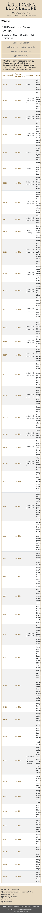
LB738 (4, 274)
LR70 (4, 596)
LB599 (4, 232)
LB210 (4, 134)
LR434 (4, 782)
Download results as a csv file (22, 47)
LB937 (4, 355)
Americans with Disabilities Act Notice (18, 892)
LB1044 (4, 434)
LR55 (4, 536)
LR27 (4, 482)
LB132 (4, 85)
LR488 (4, 877)
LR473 (4, 852)
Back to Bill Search (21, 43)
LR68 (4, 577)
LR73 (4, 635)
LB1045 (4, 448)
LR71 (4, 614)
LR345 (4, 719)
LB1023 (4, 417)
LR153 (4, 685)
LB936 (4, 341)
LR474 (4, 864)
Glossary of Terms (10, 897)
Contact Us (7, 899)
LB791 (4, 290)
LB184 (4, 117)
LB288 (4, 183)
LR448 (4, 811)
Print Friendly (22, 55)
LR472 (4, 839)
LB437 (4, 219)
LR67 (4, 559)
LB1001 (4, 396)
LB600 (4, 252)
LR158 (4, 707)
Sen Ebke (18, 85)
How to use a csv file (22, 51)
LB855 (4, 310)
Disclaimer (7, 902)
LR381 (4, 760)
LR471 (4, 826)
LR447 (4, 796)
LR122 (4, 657)
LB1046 (4, 463)
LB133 (4, 100)
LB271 (4, 168)
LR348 (4, 736)
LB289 (4, 202)
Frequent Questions (11, 889)
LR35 (4, 506)
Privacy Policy (8, 894)
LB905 (4, 328)
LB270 (4, 152)
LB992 (4, 374)
